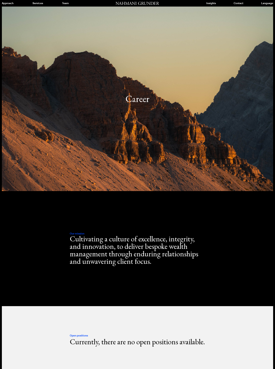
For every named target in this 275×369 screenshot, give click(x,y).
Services (38, 3)
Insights (211, 3)
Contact (238, 3)
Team (65, 3)
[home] (137, 3)
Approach (7, 3)
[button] (267, 3)
